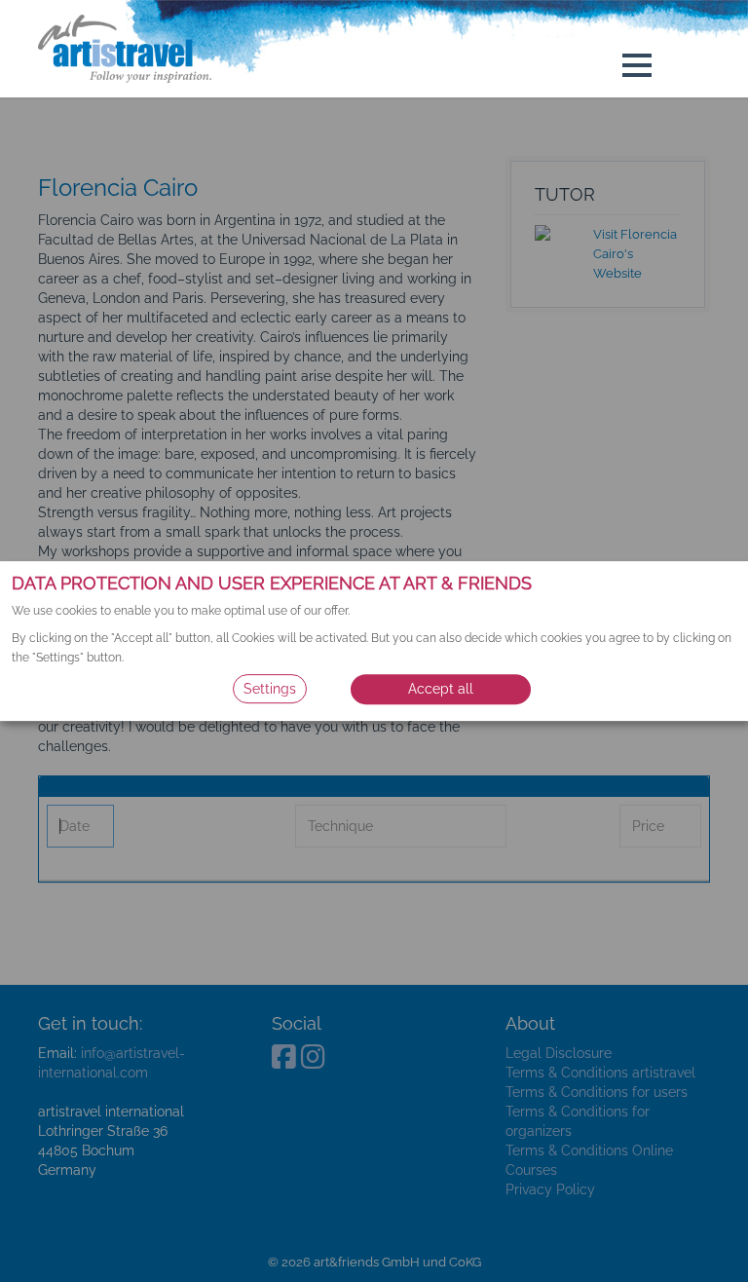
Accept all (440, 689)
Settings (269, 689)
